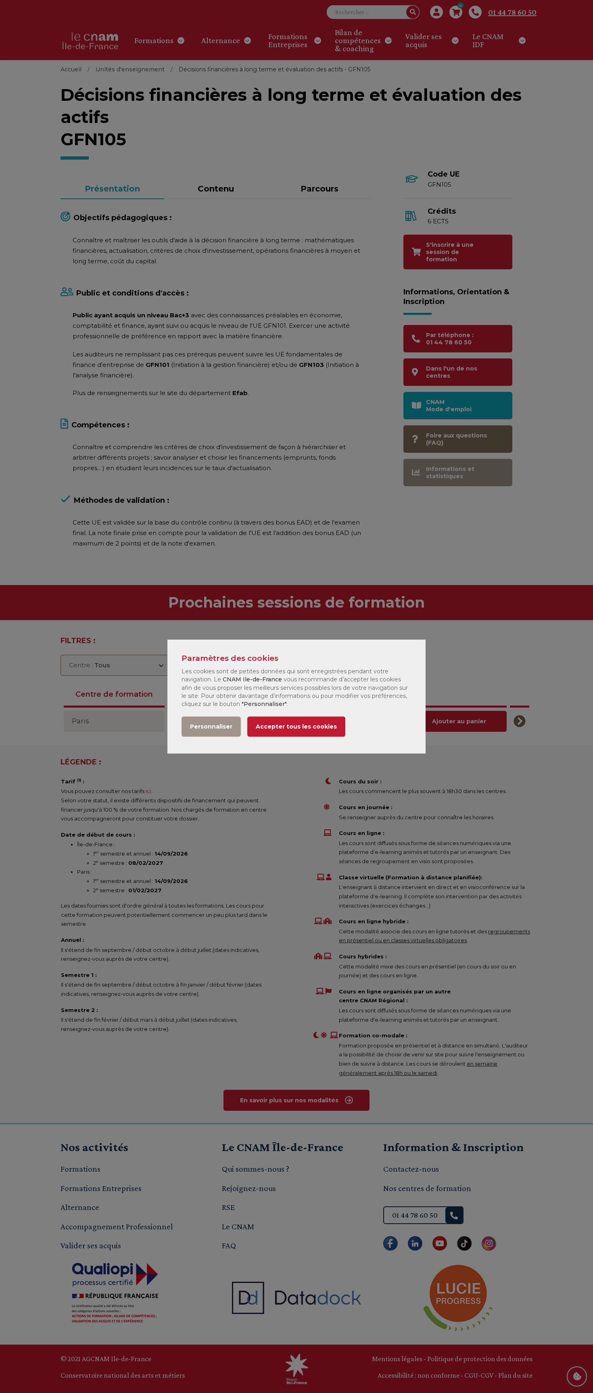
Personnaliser (211, 726)
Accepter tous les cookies (296, 726)
